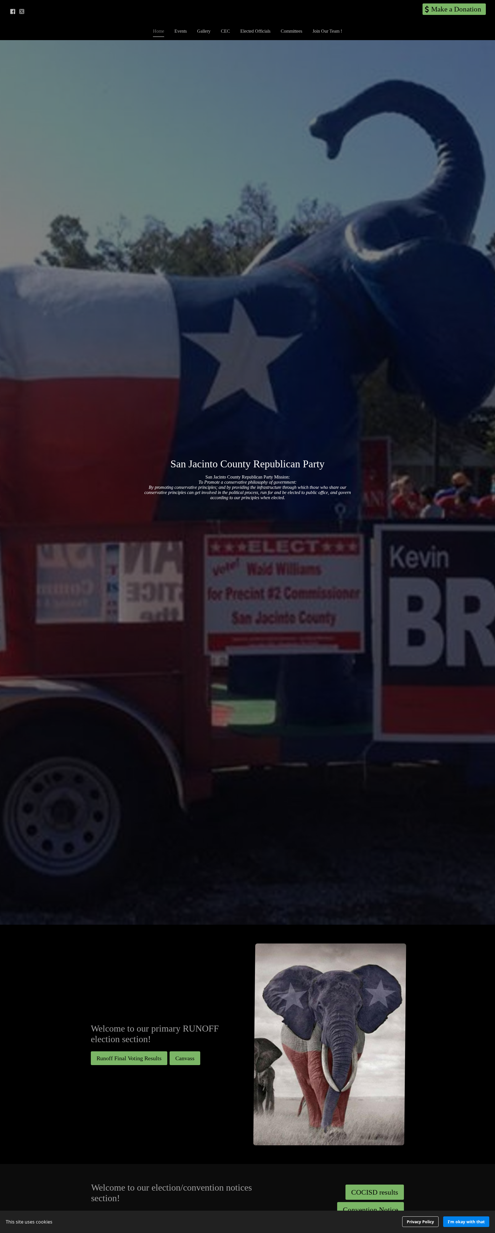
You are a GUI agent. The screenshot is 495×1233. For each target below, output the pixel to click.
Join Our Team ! (327, 31)
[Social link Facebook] (12, 11)
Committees (291, 31)
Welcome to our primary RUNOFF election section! (155, 1033)
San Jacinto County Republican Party (247, 464)
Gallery (204, 31)
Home (158, 31)
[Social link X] (21, 11)
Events (180, 31)
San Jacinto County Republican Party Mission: (247, 487)
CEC (225, 31)
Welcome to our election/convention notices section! (171, 1192)
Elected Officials (255, 31)
